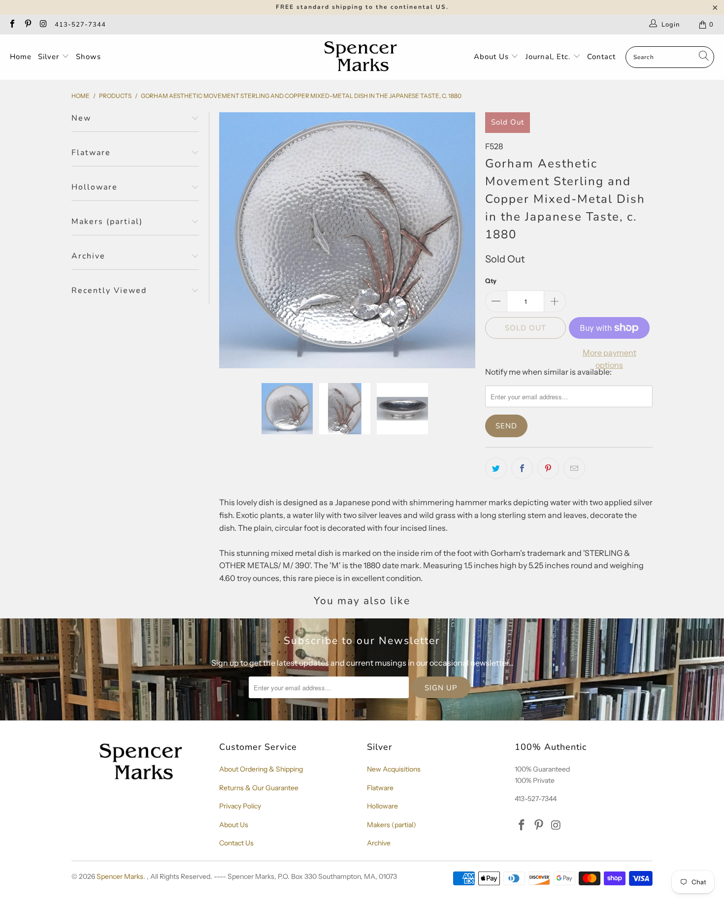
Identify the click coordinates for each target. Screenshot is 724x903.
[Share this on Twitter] (496, 468)
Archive (379, 842)
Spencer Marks (120, 876)
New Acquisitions (394, 769)
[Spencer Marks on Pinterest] (27, 25)
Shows (88, 57)
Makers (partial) (391, 824)
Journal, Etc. (549, 57)
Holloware (382, 806)
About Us (492, 57)
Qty (490, 281)
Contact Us (236, 842)
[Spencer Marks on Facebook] (11, 25)
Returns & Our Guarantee (258, 787)
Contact (601, 57)
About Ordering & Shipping (261, 769)
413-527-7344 (80, 24)
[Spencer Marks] (362, 57)
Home (21, 57)
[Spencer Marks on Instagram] (42, 25)
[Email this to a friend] (574, 468)
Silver (50, 57)
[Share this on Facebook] (522, 468)
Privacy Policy (240, 806)
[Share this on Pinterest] (548, 468)
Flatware (380, 787)
